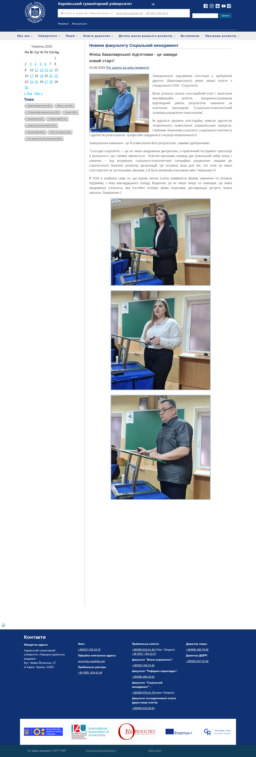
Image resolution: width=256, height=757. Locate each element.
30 (26, 87)
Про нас (23, 35)
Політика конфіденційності (101, 750)
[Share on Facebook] (3, 625)
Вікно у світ (65, 105)
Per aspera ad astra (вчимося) (44, 138)
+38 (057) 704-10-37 (156, 13)
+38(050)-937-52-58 (197, 661)
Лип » (38, 93)
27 (46, 82)
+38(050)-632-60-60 (143, 708)
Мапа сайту (155, 750)
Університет (47, 35)
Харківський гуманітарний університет (95, 4)
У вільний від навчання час (43, 112)
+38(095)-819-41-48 (143, 649)
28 (51, 82)
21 (51, 76)
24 (31, 82)
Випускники (35, 119)
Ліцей (70, 35)
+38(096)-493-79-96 (197, 649)
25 (36, 82)
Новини (63, 23)
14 (51, 70)
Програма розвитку (220, 35)
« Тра (28, 93)
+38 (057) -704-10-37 (144, 653)
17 (31, 76)
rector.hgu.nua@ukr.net (129, 13)
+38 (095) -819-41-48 (90, 672)
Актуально (79, 23)
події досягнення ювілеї (42, 125)
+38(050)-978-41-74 (143, 692)
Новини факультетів (39, 105)
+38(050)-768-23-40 (143, 665)
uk (153, 3)
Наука (70, 112)
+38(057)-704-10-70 (89, 649)
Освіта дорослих (96, 35)
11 (36, 70)
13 (46, 70)
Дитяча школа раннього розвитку (145, 35)
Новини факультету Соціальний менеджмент (134, 45)
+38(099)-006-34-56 (143, 676)
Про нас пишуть (60, 132)
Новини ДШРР (57, 119)
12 (41, 70)
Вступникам (190, 35)
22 (56, 76)
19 (41, 76)
